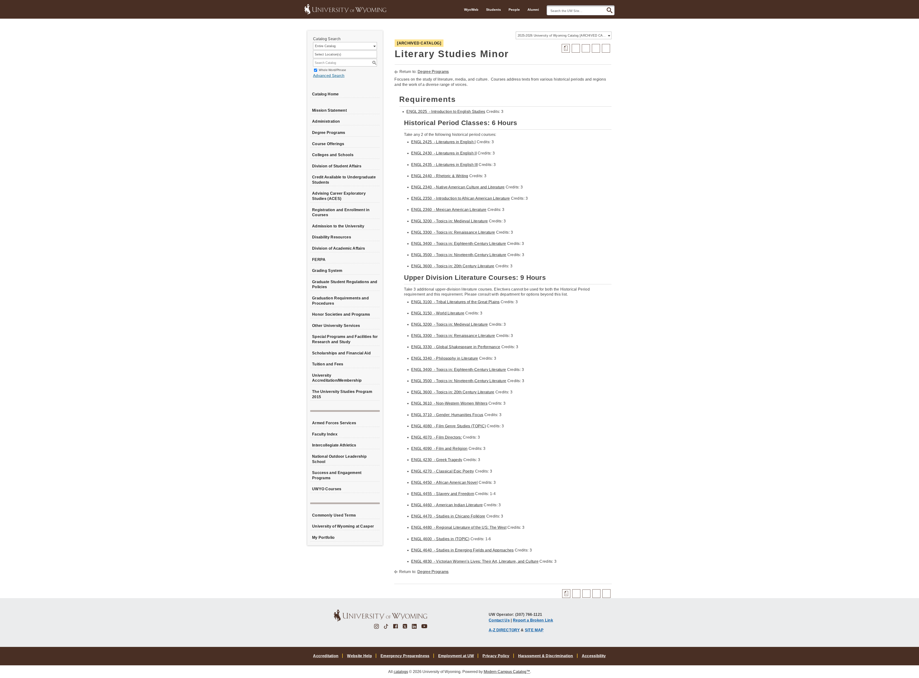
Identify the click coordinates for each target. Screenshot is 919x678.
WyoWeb (471, 9)
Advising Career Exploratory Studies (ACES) (339, 196)
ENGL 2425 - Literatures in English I (443, 142)
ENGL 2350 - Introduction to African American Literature (460, 198)
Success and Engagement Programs (337, 475)
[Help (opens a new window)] (606, 48)
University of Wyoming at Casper (343, 526)
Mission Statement (329, 110)
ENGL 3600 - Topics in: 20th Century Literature (452, 266)
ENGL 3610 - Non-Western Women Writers (449, 403)
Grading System (327, 271)
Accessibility (594, 656)
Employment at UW (456, 656)
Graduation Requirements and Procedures (340, 300)
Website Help (359, 656)
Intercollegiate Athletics (334, 445)
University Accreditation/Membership (337, 378)
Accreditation (325, 656)
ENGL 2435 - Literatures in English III (444, 165)
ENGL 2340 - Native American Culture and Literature (457, 187)
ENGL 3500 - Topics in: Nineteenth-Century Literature (458, 255)
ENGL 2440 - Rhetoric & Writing (439, 176)
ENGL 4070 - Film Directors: (436, 437)
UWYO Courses (327, 489)
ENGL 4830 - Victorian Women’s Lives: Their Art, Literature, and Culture (474, 561)
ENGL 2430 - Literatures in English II (443, 153)
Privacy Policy (495, 656)
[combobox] (563, 35)
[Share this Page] (586, 48)
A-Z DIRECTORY (504, 630)
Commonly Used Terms (334, 515)
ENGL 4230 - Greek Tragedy (436, 460)
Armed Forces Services (334, 423)
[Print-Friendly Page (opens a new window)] (596, 48)
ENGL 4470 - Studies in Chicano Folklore (448, 516)
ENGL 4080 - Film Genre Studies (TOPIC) (448, 426)
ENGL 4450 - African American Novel (444, 482)
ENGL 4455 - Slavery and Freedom (442, 494)
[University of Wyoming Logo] (345, 8)
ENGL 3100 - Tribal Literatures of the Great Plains (455, 302)
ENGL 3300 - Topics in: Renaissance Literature (453, 232)
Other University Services (336, 326)
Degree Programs (328, 133)
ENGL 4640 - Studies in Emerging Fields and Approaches (462, 550)
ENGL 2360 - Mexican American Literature (448, 210)
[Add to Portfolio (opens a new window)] (576, 48)
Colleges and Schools (332, 155)
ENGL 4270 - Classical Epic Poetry (442, 471)
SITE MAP (534, 630)
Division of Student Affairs (336, 166)
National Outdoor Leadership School (339, 459)
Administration (326, 121)
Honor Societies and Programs (341, 314)
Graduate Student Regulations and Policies (344, 284)
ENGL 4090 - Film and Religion (439, 448)
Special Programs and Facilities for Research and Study (345, 339)
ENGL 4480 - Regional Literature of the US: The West (458, 527)
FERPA (319, 260)
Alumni (533, 9)
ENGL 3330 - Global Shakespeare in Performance (455, 347)
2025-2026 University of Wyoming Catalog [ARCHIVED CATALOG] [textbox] (562, 35)
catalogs (401, 672)
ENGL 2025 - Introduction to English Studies (445, 112)
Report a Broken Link (533, 620)
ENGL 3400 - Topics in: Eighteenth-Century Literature (458, 244)
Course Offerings (328, 144)
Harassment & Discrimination (545, 656)
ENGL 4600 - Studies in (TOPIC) (440, 539)
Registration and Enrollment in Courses (341, 212)
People (514, 9)
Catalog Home (325, 94)
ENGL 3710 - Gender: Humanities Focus (447, 415)
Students (493, 9)
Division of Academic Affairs (338, 248)
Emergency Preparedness (405, 656)
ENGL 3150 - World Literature (437, 313)
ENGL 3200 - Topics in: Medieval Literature (449, 221)
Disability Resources (331, 237)
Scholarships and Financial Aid (341, 353)
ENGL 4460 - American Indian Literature (447, 505)
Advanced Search (329, 76)
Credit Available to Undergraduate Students (344, 179)
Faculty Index (324, 434)
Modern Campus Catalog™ (507, 672)
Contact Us (499, 620)
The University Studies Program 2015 (342, 394)
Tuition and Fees (327, 364)
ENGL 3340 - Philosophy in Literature (444, 358)
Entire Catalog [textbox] (325, 46)
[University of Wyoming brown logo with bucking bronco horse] (380, 616)
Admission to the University (338, 226)
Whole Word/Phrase (332, 70)
